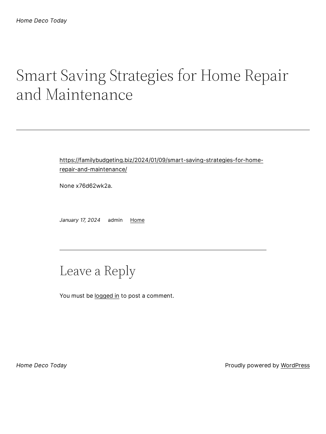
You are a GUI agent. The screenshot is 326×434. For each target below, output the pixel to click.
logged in (107, 295)
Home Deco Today (41, 20)
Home (137, 220)
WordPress (295, 365)
